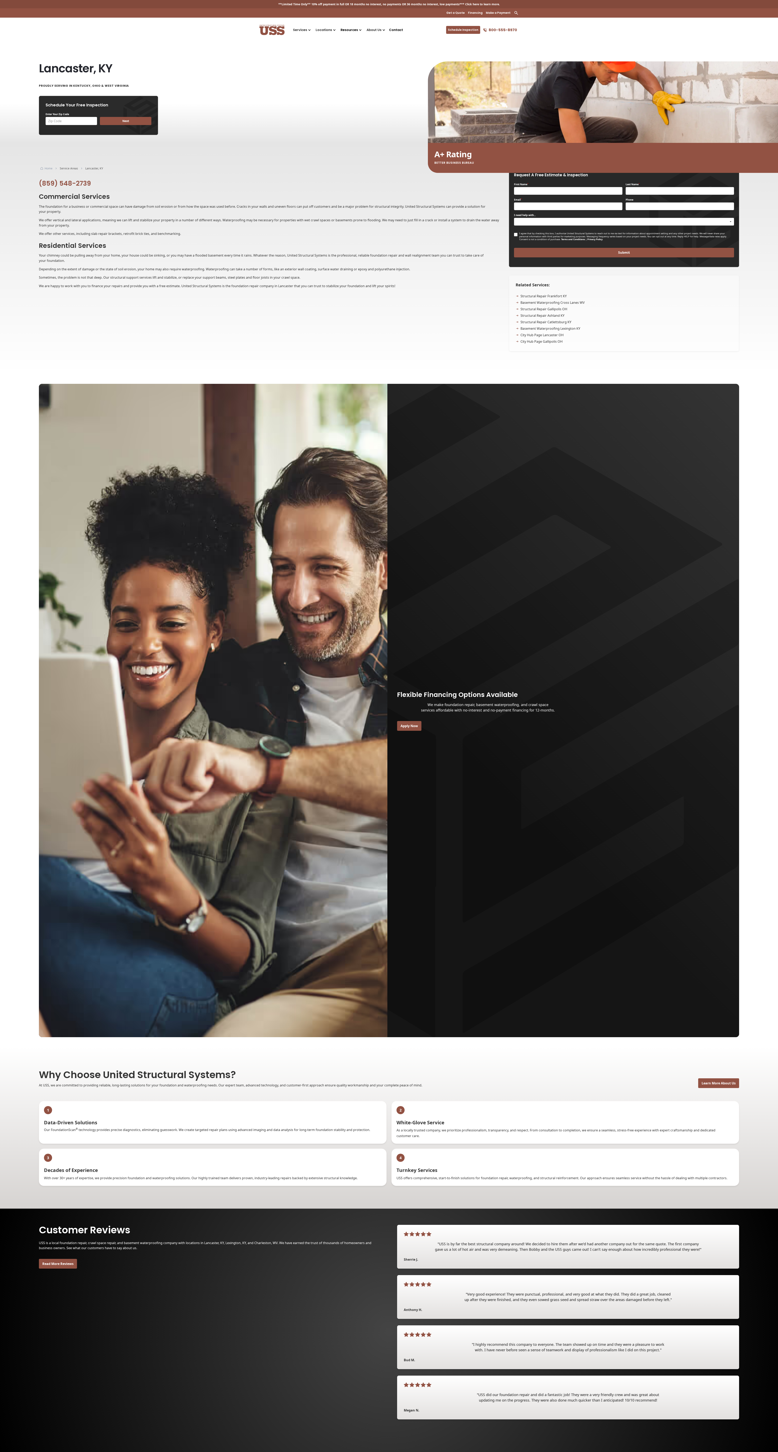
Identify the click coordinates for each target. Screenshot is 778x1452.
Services (300, 30)
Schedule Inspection (463, 30)
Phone (629, 199)
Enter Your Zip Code (57, 114)
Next (125, 121)
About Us (374, 30)
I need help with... (525, 215)
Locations (324, 30)
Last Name (633, 184)
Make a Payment (498, 13)
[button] (301, 30)
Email (518, 199)
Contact (396, 30)
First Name (521, 184)
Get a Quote (455, 13)
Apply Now (409, 726)
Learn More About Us (719, 1083)
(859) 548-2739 (65, 183)
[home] (272, 30)
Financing (475, 13)
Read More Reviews (58, 1264)
